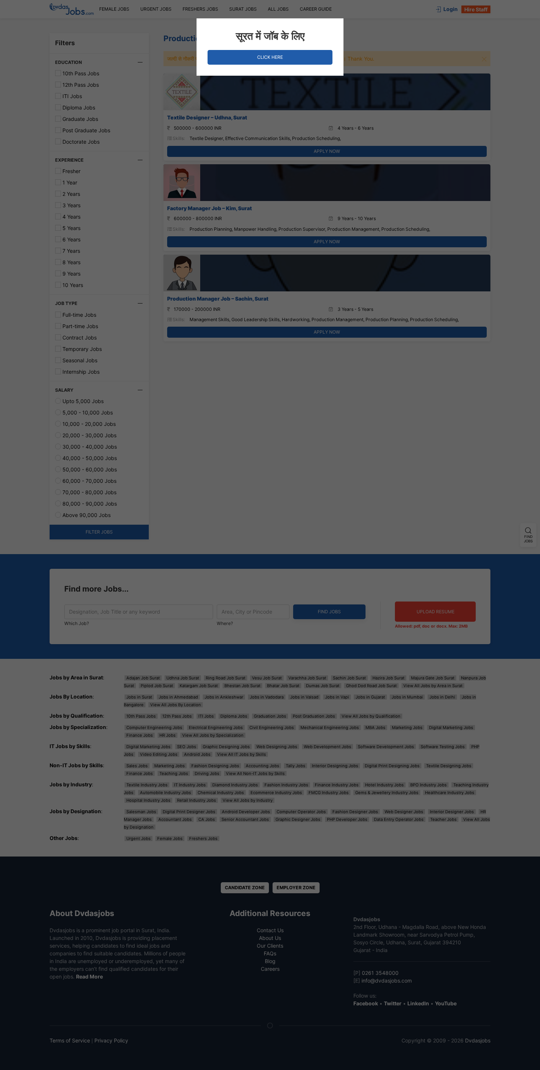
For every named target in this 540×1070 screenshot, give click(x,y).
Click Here (270, 57)
